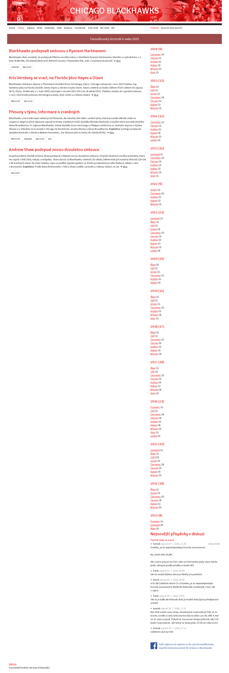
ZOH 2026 (93, 27)
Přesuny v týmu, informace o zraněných (44, 112)
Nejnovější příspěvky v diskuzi (177, 534)
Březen (154, 68)
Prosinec (155, 407)
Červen (154, 58)
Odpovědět (214, 543)
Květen (154, 61)
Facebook (80, 27)
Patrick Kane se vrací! (162, 540)
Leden (153, 140)
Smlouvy (27, 67)
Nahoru (12, 664)
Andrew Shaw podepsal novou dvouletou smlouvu (54, 149)
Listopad (155, 154)
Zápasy (31, 27)
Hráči (39, 27)
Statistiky (50, 27)
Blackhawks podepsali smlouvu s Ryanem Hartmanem (57, 50)
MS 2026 (104, 27)
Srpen (153, 93)
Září (152, 90)
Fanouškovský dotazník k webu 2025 (114, 39)
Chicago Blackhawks (114, 10)
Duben (153, 65)
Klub (59, 27)
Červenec (155, 54)
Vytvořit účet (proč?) (171, 27)
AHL (50, 139)
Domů (12, 27)
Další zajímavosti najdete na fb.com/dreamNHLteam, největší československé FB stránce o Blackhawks (186, 646)
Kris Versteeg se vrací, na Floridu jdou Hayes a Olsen (56, 77)
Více (118, 60)
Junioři (15, 67)
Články (21, 27)
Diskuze (68, 27)
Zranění (28, 139)
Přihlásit (154, 27)
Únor (152, 72)
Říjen (153, 86)
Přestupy (15, 101)
